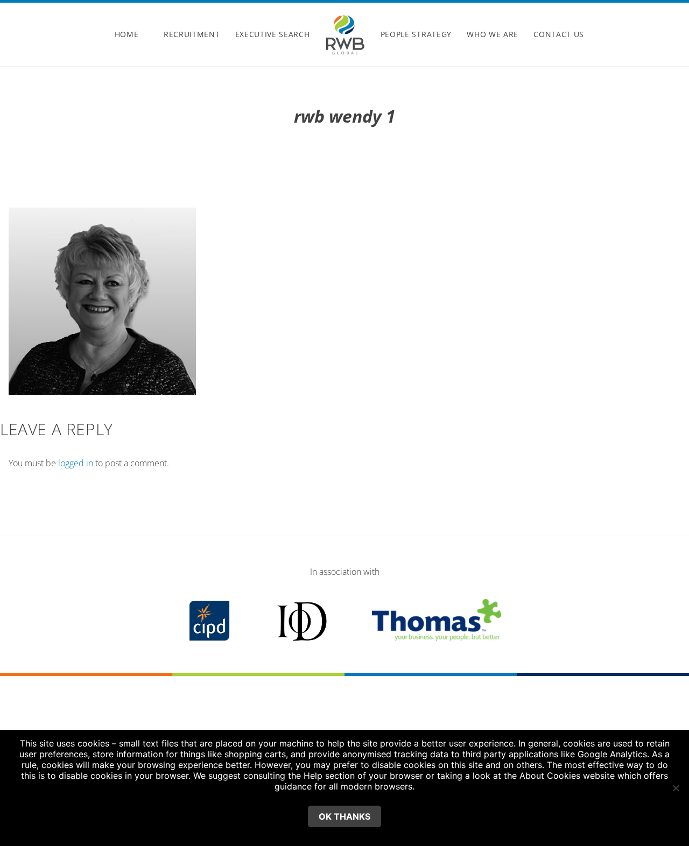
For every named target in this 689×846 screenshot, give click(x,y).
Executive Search (272, 34)
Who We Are (492, 34)
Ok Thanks (344, 816)
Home (127, 34)
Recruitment (192, 34)
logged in (75, 463)
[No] (675, 788)
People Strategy (416, 34)
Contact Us (558, 34)
